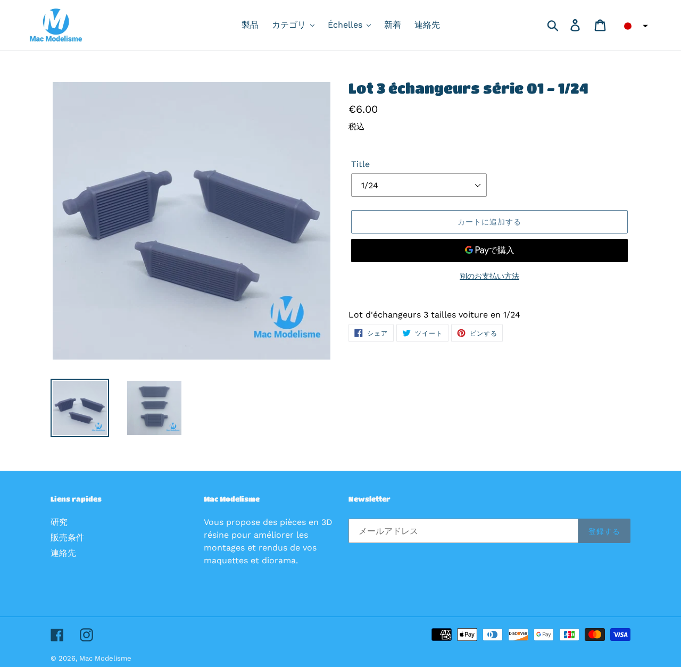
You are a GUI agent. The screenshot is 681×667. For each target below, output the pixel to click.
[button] (632, 26)
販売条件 (68, 537)
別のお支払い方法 (489, 276)
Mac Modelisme (105, 658)
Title (360, 164)
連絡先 (63, 553)
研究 (59, 522)
